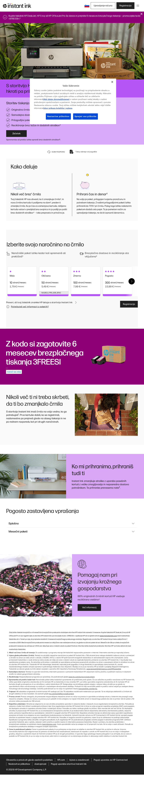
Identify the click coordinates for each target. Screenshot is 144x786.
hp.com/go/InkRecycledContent (61, 694)
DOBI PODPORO (58, 152)
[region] (73, 101)
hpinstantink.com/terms (87, 689)
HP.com (61, 760)
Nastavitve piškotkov (19, 764)
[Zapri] (112, 82)
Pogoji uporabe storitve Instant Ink (69, 764)
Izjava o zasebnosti (79, 760)
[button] (86, 5)
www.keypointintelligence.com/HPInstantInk (103, 669)
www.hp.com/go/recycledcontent (81, 677)
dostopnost (40, 764)
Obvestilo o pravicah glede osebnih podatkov (29, 760)
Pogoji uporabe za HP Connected (111, 760)
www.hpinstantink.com (108, 636)
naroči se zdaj (14, 371)
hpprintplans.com (49, 724)
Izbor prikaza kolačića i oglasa (57, 108)
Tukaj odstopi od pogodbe (86, 152)
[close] (141, 14)
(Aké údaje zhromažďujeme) (56, 99)
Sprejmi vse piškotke (85, 116)
